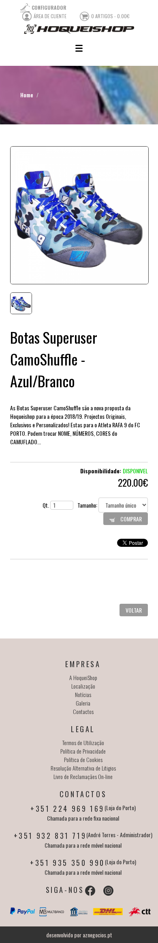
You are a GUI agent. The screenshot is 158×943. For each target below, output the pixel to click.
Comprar (130, 519)
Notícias (83, 694)
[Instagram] (108, 890)
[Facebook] (90, 890)
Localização (83, 686)
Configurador (49, 7)
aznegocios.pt (97, 934)
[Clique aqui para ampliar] (79, 215)
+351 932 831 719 (50, 835)
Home (26, 94)
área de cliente (50, 16)
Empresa (82, 664)
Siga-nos (65, 889)
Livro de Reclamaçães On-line (83, 776)
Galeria (83, 703)
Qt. (46, 505)
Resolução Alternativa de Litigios (83, 768)
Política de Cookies (83, 759)
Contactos (83, 711)
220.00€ (133, 482)
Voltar (134, 610)
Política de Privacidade (83, 751)
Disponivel (135, 470)
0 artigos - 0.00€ (110, 16)
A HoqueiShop (83, 677)
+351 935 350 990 (67, 862)
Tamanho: (87, 505)
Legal (83, 729)
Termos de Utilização (83, 742)
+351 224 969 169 (67, 808)
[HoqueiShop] (79, 29)
